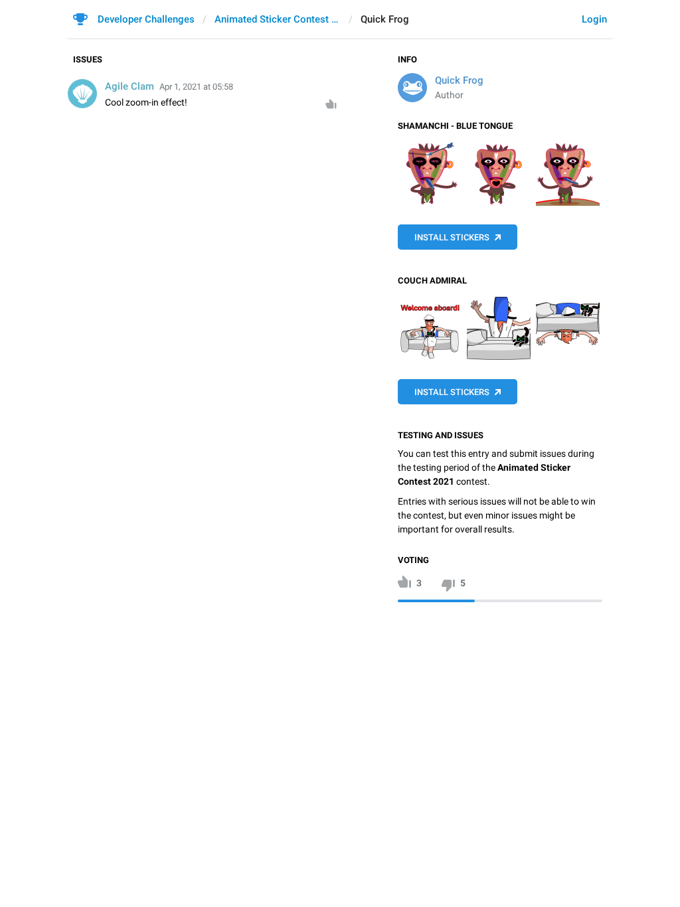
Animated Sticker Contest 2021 (277, 19)
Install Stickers (451, 237)
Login (594, 19)
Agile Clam (129, 86)
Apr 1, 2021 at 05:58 (196, 87)
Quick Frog (459, 80)
